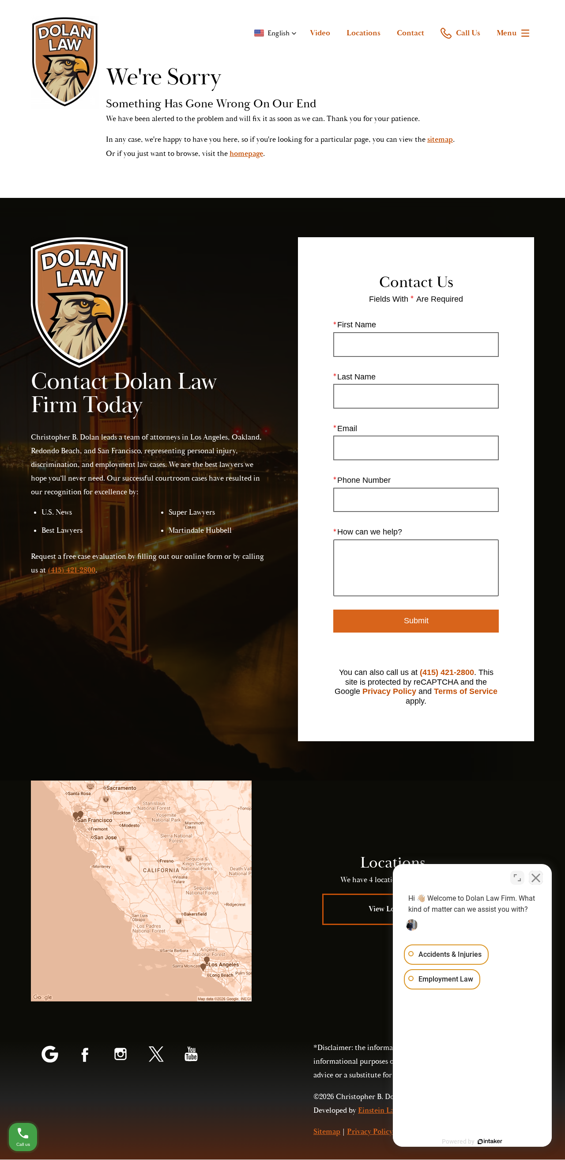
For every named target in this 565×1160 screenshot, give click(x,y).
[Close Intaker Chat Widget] (536, 878)
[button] (275, 33)
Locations (363, 33)
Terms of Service (465, 691)
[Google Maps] (49, 1055)
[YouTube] (191, 1055)
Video (320, 33)
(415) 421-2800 (447, 672)
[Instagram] (120, 1055)
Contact (410, 33)
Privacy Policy (389, 691)
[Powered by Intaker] (490, 1141)
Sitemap (326, 1132)
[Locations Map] (141, 891)
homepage (246, 154)
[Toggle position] (517, 878)
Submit (416, 620)
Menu (506, 33)
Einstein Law (378, 1110)
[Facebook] (85, 1055)
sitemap (440, 139)
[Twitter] (155, 1055)
